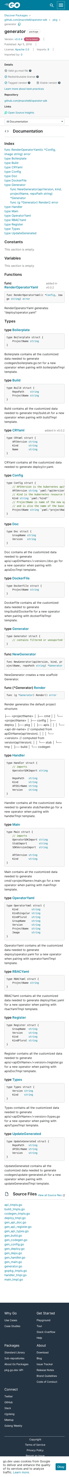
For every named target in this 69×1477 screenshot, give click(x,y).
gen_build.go (13, 1235)
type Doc (10, 176)
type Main (11, 211)
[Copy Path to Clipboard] (19, 24)
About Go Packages (16, 1364)
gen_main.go (13, 1262)
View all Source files (50, 1195)
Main (16, 824)
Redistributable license (21, 76)
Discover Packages (16, 15)
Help (39, 1337)
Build (16, 380)
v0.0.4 (13, 39)
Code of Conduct (47, 1381)
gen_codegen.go (15, 1240)
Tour (39, 1326)
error (26, 298)
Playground (43, 1320)
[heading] (15, 5)
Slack (7, 1408)
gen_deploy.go (14, 1248)
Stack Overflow (46, 1331)
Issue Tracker (45, 1364)
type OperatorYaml (17, 215)
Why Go (10, 1313)
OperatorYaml (23, 898)
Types (17, 1079)
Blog (39, 1358)
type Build (11, 163)
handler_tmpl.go (15, 1275)
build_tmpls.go (14, 1209)
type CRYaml (13, 167)
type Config (12, 171)
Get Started (46, 1313)
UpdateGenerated (26, 1134)
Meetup (9, 1419)
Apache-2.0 (22, 49)
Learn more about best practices (24, 88)
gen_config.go (14, 1244)
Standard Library (14, 1352)
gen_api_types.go (16, 1231)
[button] (5, 70)
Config (50, 295)
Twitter (8, 1396)
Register (19, 1017)
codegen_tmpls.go (17, 1213)
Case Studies (12, 1326)
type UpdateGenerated (20, 233)
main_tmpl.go (13, 1279)
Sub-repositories (14, 1358)
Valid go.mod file (18, 70)
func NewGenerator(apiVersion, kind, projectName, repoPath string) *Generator (36, 193)
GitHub (8, 1402)
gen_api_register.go (18, 1227)
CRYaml (18, 430)
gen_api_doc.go (15, 1222)
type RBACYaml (15, 220)
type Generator (15, 185)
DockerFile (21, 578)
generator (10, 24)
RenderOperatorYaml (21, 287)
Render (39, 688)
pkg (55, 19)
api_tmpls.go (13, 1205)
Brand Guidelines (47, 1375)
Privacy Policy (35, 1450)
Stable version (48, 82)
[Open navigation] (61, 5)
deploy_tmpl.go (15, 1218)
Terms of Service (35, 1444)
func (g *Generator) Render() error (34, 202)
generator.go (13, 1266)
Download (43, 1352)
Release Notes (45, 1370)
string (15, 298)
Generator (20, 629)
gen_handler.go (14, 1257)
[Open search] (51, 5)
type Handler (13, 207)
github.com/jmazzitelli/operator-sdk (25, 19)
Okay (60, 1467)
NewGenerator (24, 654)
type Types (12, 229)
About (41, 1345)
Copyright (35, 1439)
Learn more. (21, 1472)
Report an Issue (35, 1455)
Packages (11, 1345)
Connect (11, 1389)
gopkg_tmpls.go (15, 1270)
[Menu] (34, 121)
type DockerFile (15, 180)
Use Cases (10, 1320)
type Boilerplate (15, 158)
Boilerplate (21, 330)
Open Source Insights (20, 112)
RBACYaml (20, 971)
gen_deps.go (13, 1253)
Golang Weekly (13, 1425)
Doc (15, 524)
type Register (13, 224)
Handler (18, 755)
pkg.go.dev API (13, 1370)
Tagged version (17, 82)
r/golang (9, 1413)
